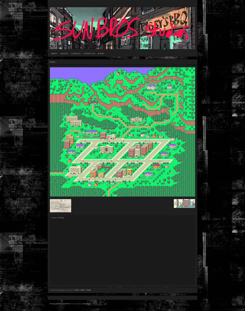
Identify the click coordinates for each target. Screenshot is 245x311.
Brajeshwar (86, 303)
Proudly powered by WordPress (60, 303)
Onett (89, 290)
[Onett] (122, 132)
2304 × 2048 (79, 290)
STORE (101, 53)
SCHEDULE (76, 53)
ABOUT (54, 53)
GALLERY (64, 53)
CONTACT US (89, 53)
